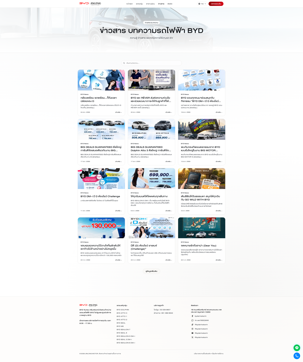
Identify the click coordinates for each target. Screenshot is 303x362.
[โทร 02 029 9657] (297, 356)
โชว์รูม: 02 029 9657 (162, 309)
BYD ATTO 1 (122, 316)
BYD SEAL (121, 322)
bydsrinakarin (200, 316)
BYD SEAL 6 (122, 332)
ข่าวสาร (161, 3)
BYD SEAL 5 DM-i (124, 339)
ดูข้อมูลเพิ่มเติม (151, 271)
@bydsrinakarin (201, 324)
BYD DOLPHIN (123, 309)
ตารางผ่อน (150, 3)
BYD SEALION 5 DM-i (126, 336)
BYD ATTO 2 (122, 319)
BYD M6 (120, 326)
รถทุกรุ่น (139, 3)
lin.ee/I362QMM (202, 320)
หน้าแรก (129, 3)
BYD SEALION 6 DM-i (126, 342)
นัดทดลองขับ (216, 3)
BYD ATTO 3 (122, 313)
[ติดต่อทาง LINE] (297, 348)
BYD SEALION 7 (123, 329)
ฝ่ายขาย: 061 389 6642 (163, 313)
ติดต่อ (170, 3)
